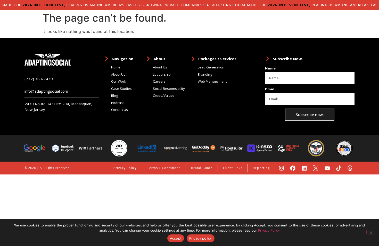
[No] (370, 232)
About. (209, 22)
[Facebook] (292, 168)
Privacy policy (200, 238)
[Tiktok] (338, 168)
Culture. (309, 22)
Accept (176, 238)
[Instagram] (281, 168)
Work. (286, 22)
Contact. (334, 22)
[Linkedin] (304, 168)
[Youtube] (327, 168)
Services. (263, 22)
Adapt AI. (234, 22)
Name (270, 68)
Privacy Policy (269, 230)
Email (270, 89)
